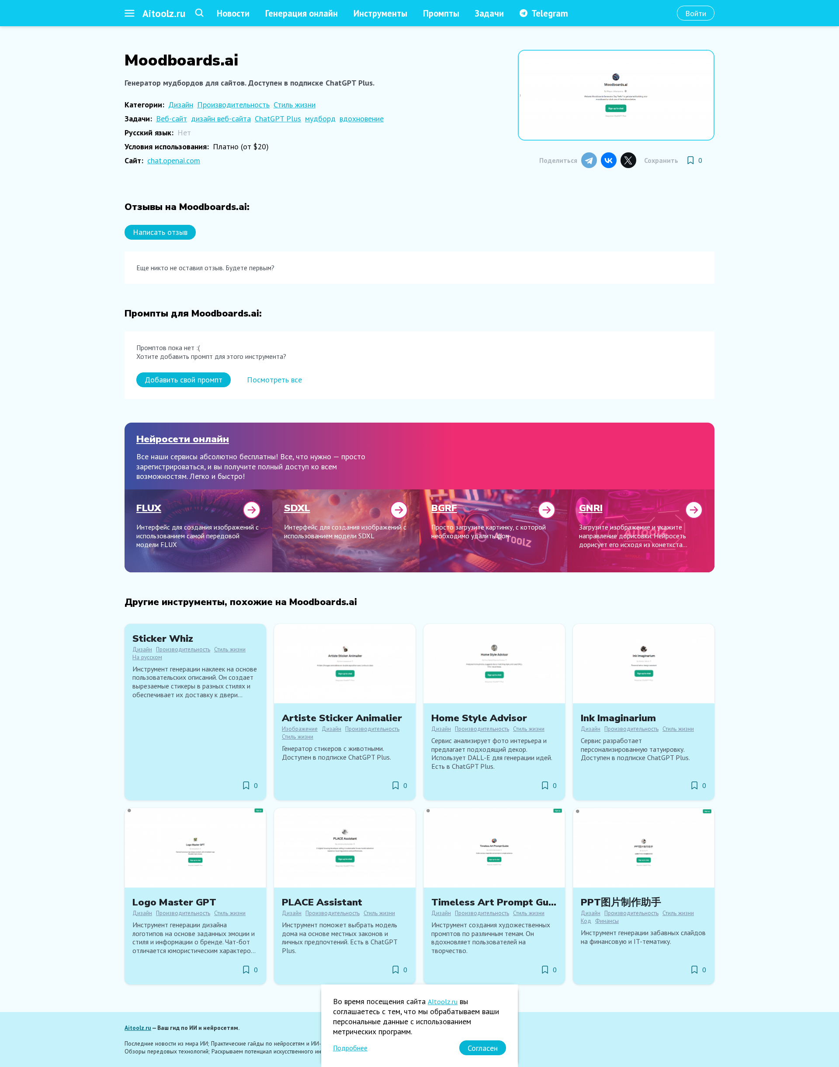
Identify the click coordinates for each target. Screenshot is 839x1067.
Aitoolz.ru (163, 13)
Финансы (607, 921)
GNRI (591, 508)
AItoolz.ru (443, 1001)
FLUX (148, 508)
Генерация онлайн (301, 13)
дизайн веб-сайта (221, 119)
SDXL (297, 508)
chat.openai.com (173, 160)
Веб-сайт (171, 119)
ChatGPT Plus (278, 119)
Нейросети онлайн (182, 439)
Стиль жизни (294, 105)
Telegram (549, 13)
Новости (233, 13)
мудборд (320, 119)
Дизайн (180, 105)
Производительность (233, 105)
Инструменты (380, 13)
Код (586, 921)
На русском (147, 657)
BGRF (444, 508)
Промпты (441, 13)
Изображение (300, 729)
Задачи (489, 13)
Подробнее (350, 1047)
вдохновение (362, 119)
